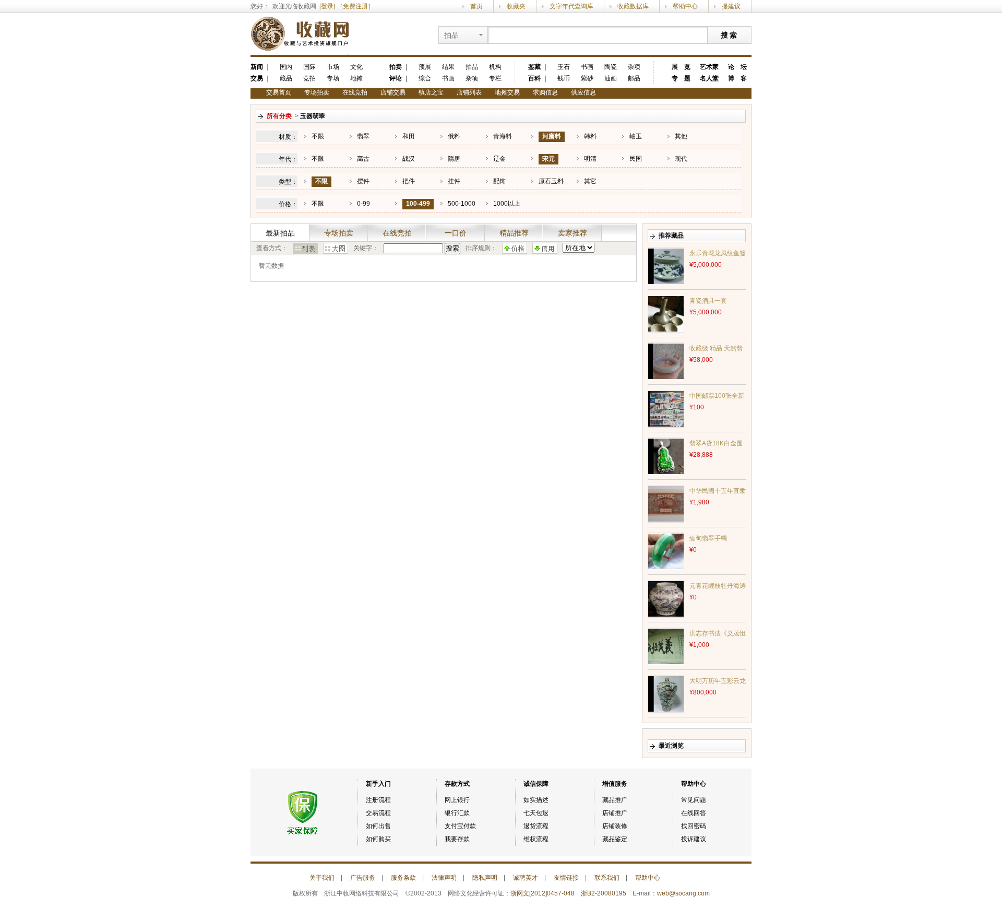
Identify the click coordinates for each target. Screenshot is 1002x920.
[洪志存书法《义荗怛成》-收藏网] (666, 646)
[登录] (327, 6)
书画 (448, 78)
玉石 (563, 66)
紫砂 (587, 78)
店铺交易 (392, 92)
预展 (425, 66)
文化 (356, 66)
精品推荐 (514, 233)
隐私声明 (484, 877)
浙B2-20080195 (603, 893)
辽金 (499, 158)
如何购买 (378, 839)
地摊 (356, 78)
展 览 (681, 66)
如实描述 (535, 800)
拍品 (472, 66)
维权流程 (535, 839)
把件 (408, 181)
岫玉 (635, 136)
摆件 (363, 181)
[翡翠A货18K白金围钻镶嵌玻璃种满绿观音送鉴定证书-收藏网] (666, 455)
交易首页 (278, 92)
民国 (635, 158)
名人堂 (709, 78)
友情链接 (566, 877)
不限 (318, 136)
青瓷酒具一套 (708, 300)
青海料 (502, 136)
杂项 (472, 78)
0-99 (363, 203)
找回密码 (693, 826)
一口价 (456, 233)
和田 (408, 136)
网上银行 (457, 800)
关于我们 (322, 877)
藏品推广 (614, 800)
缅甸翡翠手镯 (708, 538)
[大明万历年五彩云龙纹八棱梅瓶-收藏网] (666, 693)
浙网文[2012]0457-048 (542, 893)
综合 (425, 78)
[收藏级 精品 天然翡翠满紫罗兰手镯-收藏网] (666, 360)
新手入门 (378, 783)
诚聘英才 (525, 877)
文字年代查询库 (571, 6)
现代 (681, 158)
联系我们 (606, 877)
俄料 (454, 136)
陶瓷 (610, 66)
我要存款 (457, 839)
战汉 (408, 158)
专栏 (495, 78)
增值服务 (614, 783)
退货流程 (535, 826)
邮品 (634, 78)
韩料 (590, 136)
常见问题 (693, 800)
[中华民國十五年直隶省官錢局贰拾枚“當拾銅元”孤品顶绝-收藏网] (666, 503)
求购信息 (545, 92)
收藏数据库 (633, 6)
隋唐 (454, 158)
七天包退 (535, 813)
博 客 (737, 78)
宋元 (548, 158)
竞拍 (309, 78)
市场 (333, 66)
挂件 (454, 181)
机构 (495, 66)
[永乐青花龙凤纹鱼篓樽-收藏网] (666, 265)
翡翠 (363, 136)
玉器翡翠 (312, 116)
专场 (333, 78)
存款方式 (457, 783)
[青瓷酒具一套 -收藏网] (666, 313)
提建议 (731, 6)
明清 (590, 158)
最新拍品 (280, 233)
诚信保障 (535, 783)
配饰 (499, 181)
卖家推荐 (572, 233)
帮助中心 (685, 6)
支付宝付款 (460, 826)
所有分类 (279, 116)
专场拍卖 (316, 92)
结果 (448, 66)
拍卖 (395, 66)
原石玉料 (551, 181)
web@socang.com (683, 893)
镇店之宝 (431, 92)
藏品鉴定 (614, 839)
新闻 (256, 66)
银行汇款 (457, 813)
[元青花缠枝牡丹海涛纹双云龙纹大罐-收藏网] (666, 598)
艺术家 (709, 66)
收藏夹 (516, 6)
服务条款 (403, 877)
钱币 (563, 78)
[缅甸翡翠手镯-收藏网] (666, 551)
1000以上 (506, 203)
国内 (286, 66)
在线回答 (693, 813)
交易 (256, 78)
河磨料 (551, 136)
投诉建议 (693, 839)
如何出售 (378, 826)
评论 (395, 78)
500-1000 (461, 203)
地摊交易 (507, 92)
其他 (681, 136)
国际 (309, 66)
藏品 (286, 78)
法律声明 (444, 877)
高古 (363, 158)
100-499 (418, 203)
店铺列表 (469, 92)
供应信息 (583, 92)
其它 (590, 181)
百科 (534, 78)
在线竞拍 (354, 92)
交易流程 (378, 813)
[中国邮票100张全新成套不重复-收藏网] (666, 408)
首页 (476, 6)
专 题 (681, 78)
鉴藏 (534, 66)
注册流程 (378, 800)
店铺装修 (614, 826)
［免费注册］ (355, 6)
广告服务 (362, 877)
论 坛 (737, 66)
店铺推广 (614, 813)
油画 (610, 78)
